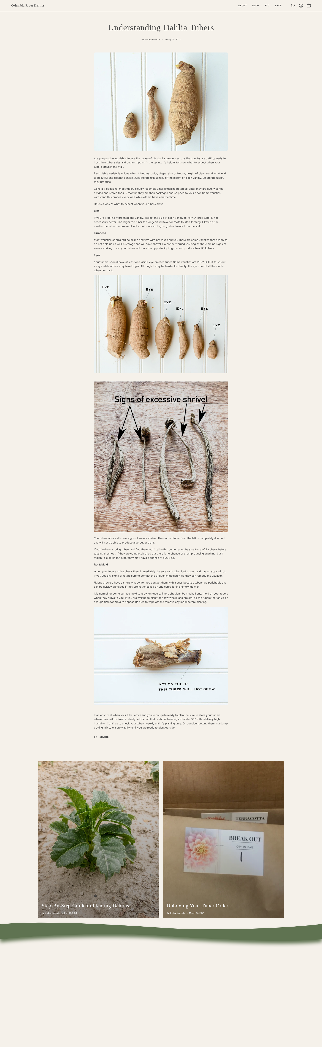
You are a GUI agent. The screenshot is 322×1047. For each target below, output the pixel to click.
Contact (139, 953)
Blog (75, 959)
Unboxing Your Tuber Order (197, 906)
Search (138, 970)
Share (104, 736)
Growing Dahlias (144, 964)
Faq (75, 964)
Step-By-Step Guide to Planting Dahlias (85, 906)
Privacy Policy (142, 981)
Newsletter (141, 976)
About (76, 953)
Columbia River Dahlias (28, 5)
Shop (76, 970)
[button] (293, 5)
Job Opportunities (145, 987)
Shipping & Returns (146, 959)
